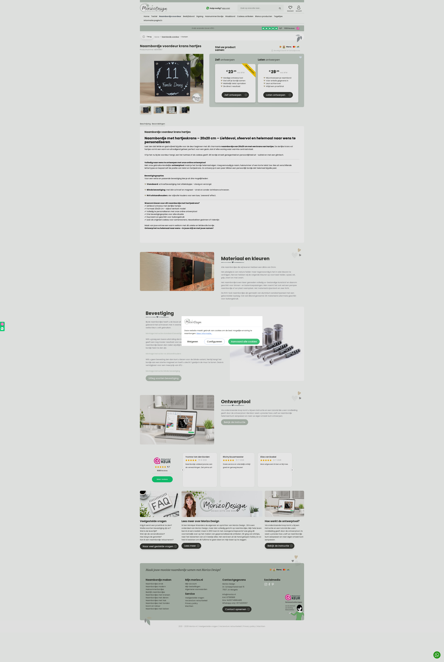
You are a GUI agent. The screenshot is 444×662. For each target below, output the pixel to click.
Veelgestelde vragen (194, 598)
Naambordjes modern (156, 586)
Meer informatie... (204, 333)
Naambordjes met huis (156, 600)
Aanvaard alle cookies (244, 341)
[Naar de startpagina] (157, 7)
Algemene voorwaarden (196, 589)
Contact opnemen (235, 609)
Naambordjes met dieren (157, 598)
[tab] (145, 124)
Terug (149, 36)
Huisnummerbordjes (155, 589)
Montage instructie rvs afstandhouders (164, 353)
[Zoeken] (280, 8)
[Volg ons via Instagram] (266, 584)
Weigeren (192, 341)
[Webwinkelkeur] (294, 607)
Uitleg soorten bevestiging (163, 378)
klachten (189, 606)
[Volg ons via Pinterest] (272, 584)
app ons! (226, 8)
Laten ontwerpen (275, 95)
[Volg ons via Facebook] (269, 584)
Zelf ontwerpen (232, 95)
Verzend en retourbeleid (196, 600)
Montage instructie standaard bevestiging (165, 333)
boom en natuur (153, 606)
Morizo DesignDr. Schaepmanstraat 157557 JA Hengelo (233, 587)
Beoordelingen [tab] (158, 123)
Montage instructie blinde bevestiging (163, 371)
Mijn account (191, 584)
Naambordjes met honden (158, 603)
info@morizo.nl (229, 594)
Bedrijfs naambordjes (155, 592)
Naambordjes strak (154, 584)
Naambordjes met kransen (158, 595)
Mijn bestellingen (192, 586)
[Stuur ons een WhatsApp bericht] (437, 655)
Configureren (214, 341)
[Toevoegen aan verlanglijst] (300, 57)
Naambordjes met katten (157, 609)
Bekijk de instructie (234, 422)
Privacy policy (191, 603)
